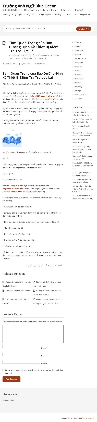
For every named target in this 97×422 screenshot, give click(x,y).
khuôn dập (79, 62)
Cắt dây (77, 46)
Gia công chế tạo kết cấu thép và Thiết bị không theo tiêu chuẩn (82, 189)
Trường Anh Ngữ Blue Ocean (29, 6)
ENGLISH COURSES (11, 10)
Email (44, 356)
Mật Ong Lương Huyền (12, 14)
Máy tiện (78, 91)
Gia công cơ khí (80, 58)
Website (44, 364)
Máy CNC (31, 14)
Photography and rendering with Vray (40, 10)
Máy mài (78, 82)
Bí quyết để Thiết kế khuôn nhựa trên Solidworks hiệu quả (82, 166)
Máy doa (78, 74)
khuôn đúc (79, 66)
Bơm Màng (66, 10)
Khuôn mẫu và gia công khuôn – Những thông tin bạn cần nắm (81, 149)
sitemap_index (8, 400)
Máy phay (78, 86)
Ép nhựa (78, 54)
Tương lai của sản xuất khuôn (18, 290)
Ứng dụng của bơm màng (50, 14)
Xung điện (78, 99)
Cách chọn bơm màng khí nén (78, 14)
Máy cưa (78, 70)
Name (44, 348)
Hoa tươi (79, 10)
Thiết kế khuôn (29, 55)
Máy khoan (79, 78)
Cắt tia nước (79, 50)
